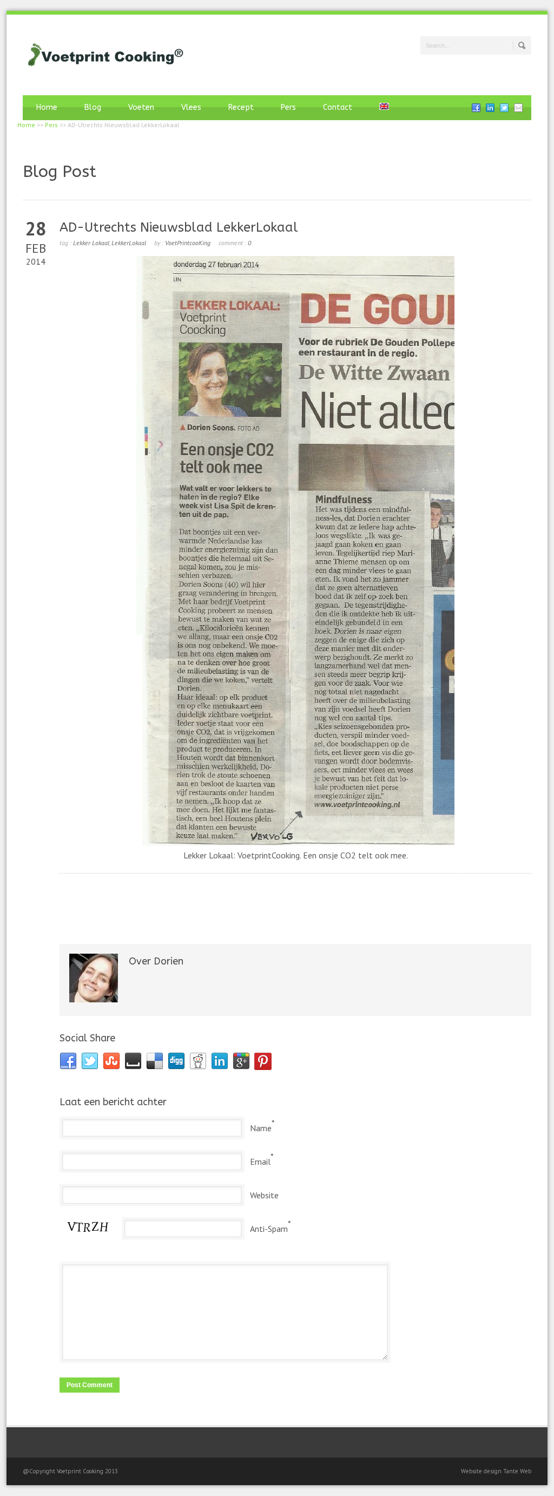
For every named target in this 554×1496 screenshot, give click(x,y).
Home (46, 107)
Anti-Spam (269, 1228)
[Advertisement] (295, 899)
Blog (92, 107)
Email (260, 1161)
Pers (288, 107)
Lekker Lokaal (91, 243)
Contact (337, 107)
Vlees (191, 107)
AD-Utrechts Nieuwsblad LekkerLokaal (179, 227)
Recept (241, 107)
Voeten (141, 107)
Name (261, 1128)
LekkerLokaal (128, 243)
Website (264, 1195)
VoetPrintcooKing (187, 243)
